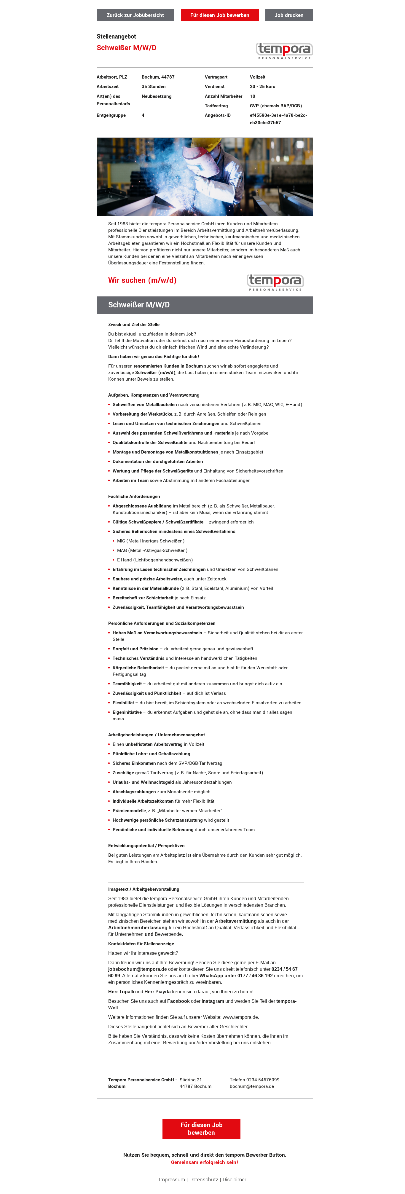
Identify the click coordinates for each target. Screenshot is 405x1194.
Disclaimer (234, 1179)
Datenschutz (203, 1179)
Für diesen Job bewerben (219, 15)
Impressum (172, 1179)
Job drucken (289, 15)
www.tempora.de (240, 1017)
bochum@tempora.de (252, 1086)
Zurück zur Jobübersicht (135, 15)
